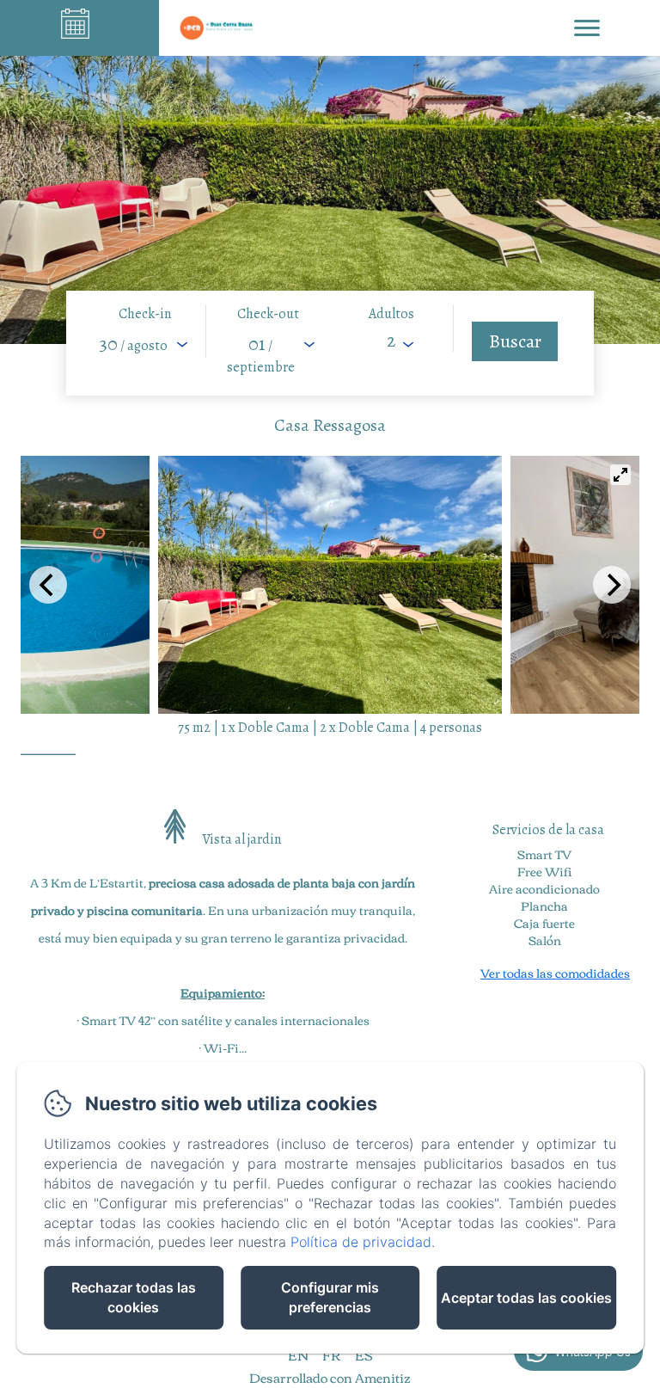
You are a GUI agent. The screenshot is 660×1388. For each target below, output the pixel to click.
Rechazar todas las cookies (133, 1297)
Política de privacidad (360, 1241)
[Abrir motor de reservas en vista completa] (330, 343)
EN (298, 1354)
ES (363, 1354)
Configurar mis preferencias (330, 1297)
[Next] (612, 585)
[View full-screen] (620, 474)
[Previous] (48, 585)
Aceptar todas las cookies (526, 1297)
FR (331, 1354)
